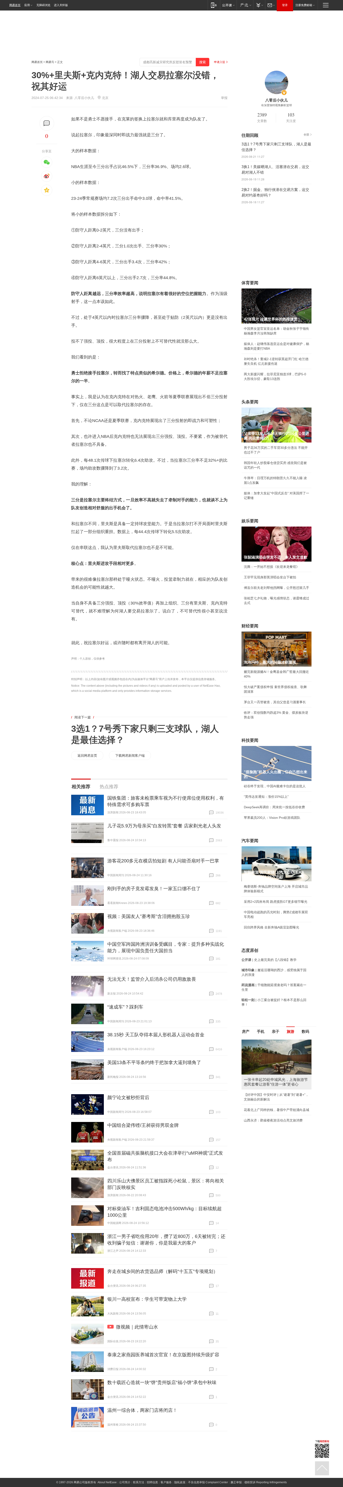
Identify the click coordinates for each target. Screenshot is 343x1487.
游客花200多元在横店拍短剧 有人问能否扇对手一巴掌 (163, 860)
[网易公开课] (228, 5)
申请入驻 (219, 62)
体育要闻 (250, 283)
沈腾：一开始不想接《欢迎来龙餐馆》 (271, 567)
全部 (306, 134)
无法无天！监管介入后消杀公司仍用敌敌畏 (151, 979)
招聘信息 (152, 1482)
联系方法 (138, 1482)
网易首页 (15, 5)
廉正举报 (236, 1482)
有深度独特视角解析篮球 (276, 105)
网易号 (50, 62)
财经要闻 (250, 626)
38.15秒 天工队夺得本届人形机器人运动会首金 (155, 1034)
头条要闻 (250, 402)
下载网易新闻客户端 (130, 755)
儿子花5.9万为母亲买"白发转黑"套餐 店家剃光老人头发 (164, 825)
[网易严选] (245, 5)
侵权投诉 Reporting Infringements (265, 1482)
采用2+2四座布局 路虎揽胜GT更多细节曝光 (275, 901)
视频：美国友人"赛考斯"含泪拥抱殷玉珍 (148, 916)
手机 (260, 1032)
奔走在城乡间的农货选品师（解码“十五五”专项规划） (162, 1271)
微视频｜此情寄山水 (137, 1326)
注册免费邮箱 (303, 5)
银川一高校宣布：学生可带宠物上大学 (147, 1299)
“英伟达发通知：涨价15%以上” (266, 796)
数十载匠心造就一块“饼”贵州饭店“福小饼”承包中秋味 (162, 1382)
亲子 (275, 1032)
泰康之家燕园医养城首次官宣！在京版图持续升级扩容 (163, 1354)
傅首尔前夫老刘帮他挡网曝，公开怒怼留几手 (276, 588)
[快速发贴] (46, 123)
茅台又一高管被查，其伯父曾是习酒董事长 (275, 702)
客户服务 (166, 1482)
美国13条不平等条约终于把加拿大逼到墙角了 (154, 1062)
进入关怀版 (61, 5)
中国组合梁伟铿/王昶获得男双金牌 (143, 1125)
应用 (27, 5)
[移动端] (214, 5)
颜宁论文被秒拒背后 (128, 1097)
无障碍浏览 (43, 5)
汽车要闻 (250, 840)
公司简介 (124, 1482)
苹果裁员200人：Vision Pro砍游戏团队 (272, 817)
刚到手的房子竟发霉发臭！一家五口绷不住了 (154, 888)
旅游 (290, 1032)
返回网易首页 (87, 755)
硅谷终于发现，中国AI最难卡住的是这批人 (275, 786)
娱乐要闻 (250, 521)
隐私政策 (180, 1482)
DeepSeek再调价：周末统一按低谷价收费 (274, 807)
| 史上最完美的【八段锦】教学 (269, 960)
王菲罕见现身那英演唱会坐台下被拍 (270, 577)
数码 (305, 1032)
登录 (285, 5)
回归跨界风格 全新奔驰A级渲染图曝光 (271, 927)
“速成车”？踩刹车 (125, 1006)
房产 (245, 1032)
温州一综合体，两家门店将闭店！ (142, 1410)
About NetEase (107, 1482)
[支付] (259, 5)
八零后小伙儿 (84, 98)
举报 (224, 97)
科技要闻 (250, 740)
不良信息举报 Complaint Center (208, 1482)
